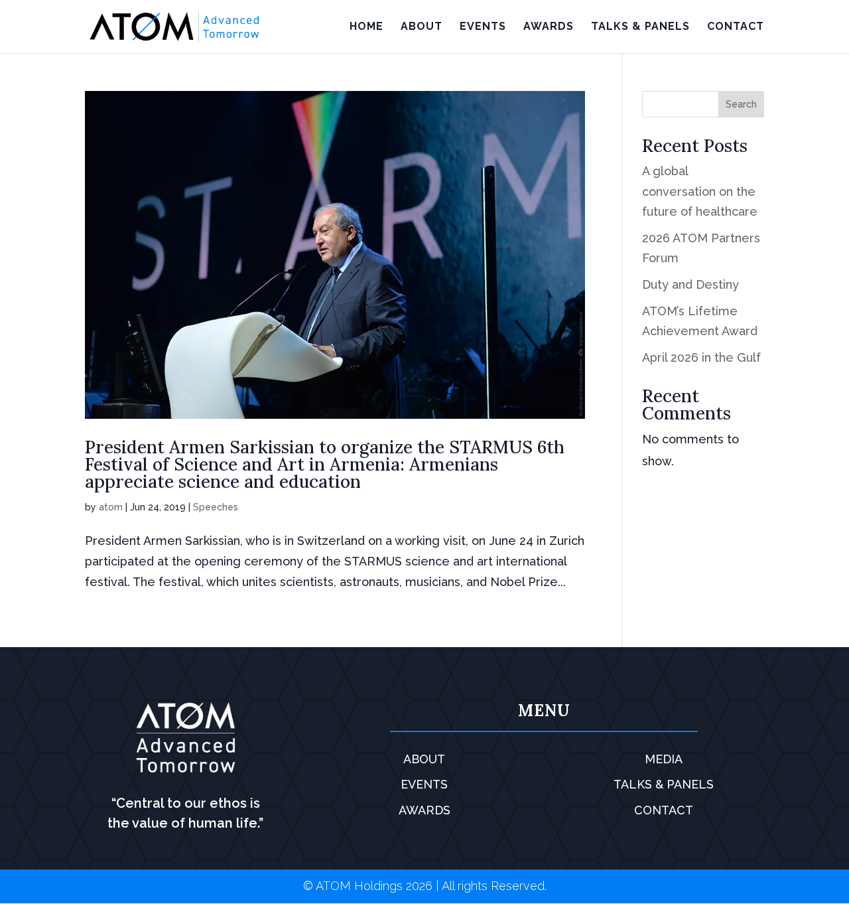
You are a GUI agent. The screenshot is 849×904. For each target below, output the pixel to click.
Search (741, 104)
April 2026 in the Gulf (701, 357)
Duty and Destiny (690, 284)
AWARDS (548, 27)
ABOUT (421, 27)
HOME (366, 27)
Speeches (215, 507)
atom (111, 507)
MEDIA (664, 759)
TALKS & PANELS (640, 27)
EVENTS (483, 27)
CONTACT (735, 27)
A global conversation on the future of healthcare (699, 191)
